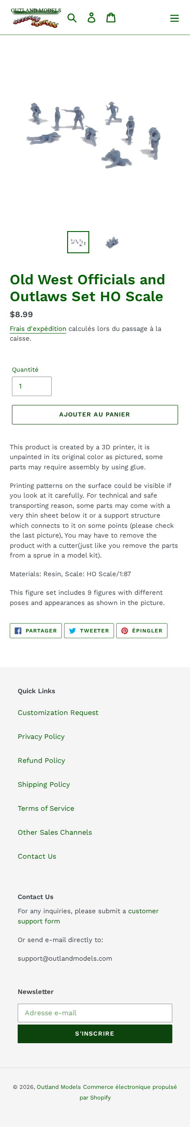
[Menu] (174, 17)
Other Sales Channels (55, 832)
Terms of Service (46, 808)
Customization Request (58, 712)
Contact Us (37, 856)
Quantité (25, 369)
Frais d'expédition (38, 329)
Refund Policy (41, 760)
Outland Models (59, 1087)
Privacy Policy (41, 736)
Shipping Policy (44, 784)
